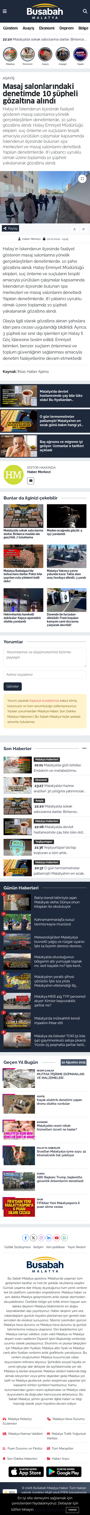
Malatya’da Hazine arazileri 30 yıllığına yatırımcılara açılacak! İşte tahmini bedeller (60, 789)
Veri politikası (55, 1247)
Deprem (66, 28)
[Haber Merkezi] (14, 474)
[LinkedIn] (48, 1237)
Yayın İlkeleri (76, 1247)
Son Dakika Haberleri (22, 1458)
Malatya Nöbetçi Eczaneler (17, 1421)
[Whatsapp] (64, 1237)
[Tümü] (84, 748)
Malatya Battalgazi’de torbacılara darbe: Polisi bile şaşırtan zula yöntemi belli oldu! (23, 576)
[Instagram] (41, 1237)
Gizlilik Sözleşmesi (17, 1247)
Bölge (83, 28)
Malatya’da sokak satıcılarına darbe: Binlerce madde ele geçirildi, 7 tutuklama (45, 39)
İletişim (38, 1247)
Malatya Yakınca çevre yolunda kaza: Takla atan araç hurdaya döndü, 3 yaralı (66, 574)
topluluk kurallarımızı (45, 700)
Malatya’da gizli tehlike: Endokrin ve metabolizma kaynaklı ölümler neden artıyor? (59, 768)
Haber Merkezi (31, 238)
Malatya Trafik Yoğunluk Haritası (66, 1436)
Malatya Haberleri (46, 759)
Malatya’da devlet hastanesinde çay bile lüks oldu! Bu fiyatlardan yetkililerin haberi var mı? (60, 830)
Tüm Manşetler (62, 1448)
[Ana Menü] (5, 11)
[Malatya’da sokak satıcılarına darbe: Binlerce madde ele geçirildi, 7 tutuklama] (23, 516)
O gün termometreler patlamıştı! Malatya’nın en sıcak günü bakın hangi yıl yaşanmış (59, 871)
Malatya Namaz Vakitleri (25, 1433)
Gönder (12, 686)
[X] (33, 1237)
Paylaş (12, 228)
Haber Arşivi (60, 1458)
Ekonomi (47, 28)
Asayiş (28, 28)
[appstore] (27, 1472)
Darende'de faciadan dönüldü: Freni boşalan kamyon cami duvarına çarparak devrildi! (62, 619)
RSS (11, 1492)
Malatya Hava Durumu (69, 1419)
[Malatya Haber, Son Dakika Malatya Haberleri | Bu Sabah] (45, 11)
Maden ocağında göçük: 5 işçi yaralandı (64, 532)
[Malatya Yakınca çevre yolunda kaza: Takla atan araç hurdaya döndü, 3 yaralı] (67, 556)
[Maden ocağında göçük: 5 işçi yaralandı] (67, 516)
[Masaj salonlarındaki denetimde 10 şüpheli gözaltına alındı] (45, 197)
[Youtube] (56, 1237)
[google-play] (63, 1472)
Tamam (72, 1510)
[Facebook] (25, 1237)
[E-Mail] (30, 480)
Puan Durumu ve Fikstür (25, 1448)
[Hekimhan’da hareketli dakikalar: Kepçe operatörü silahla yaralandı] (23, 600)
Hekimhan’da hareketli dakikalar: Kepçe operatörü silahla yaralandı (22, 618)
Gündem (10, 28)
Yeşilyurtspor (43, 841)
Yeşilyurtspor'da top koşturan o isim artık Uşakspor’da (55, 850)
